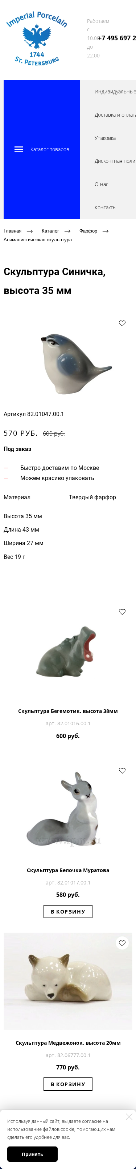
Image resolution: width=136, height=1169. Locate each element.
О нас (101, 184)
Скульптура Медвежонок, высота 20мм (68, 1042)
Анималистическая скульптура (38, 239)
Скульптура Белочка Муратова (68, 870)
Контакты (105, 207)
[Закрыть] (129, 1116)
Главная (12, 230)
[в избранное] (122, 323)
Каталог (50, 230)
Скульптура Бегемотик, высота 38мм (68, 711)
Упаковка (105, 137)
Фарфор (88, 230)
